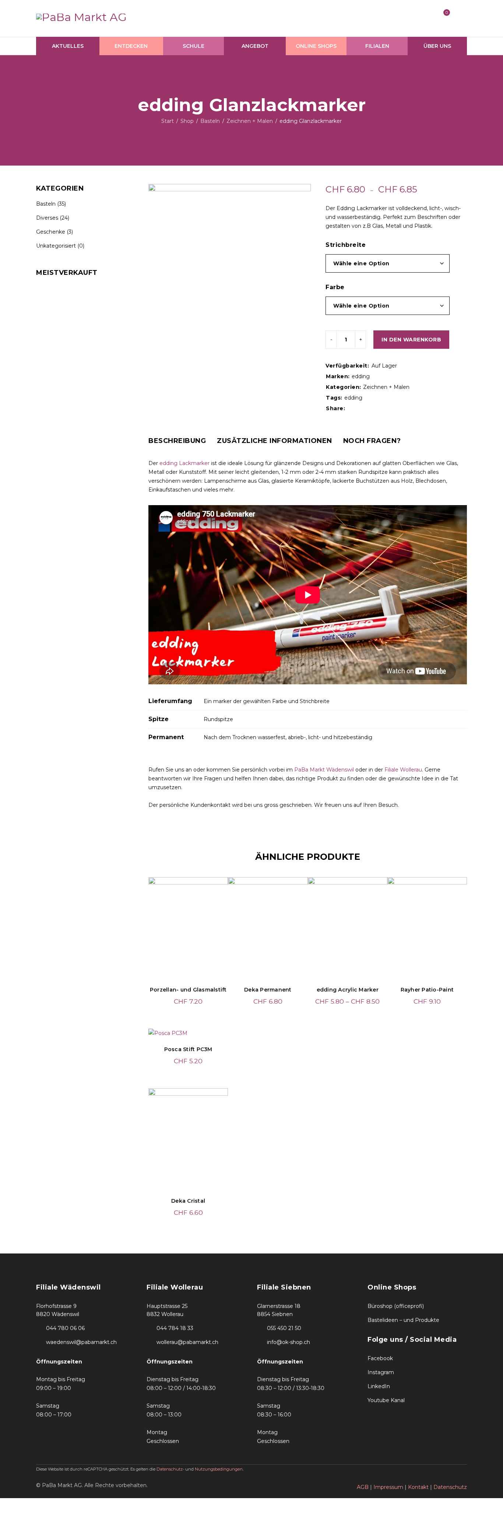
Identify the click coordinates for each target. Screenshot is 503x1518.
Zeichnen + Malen (249, 121)
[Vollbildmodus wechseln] (30, 1504)
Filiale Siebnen (284, 1287)
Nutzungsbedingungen (219, 1469)
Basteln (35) (51, 204)
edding (361, 376)
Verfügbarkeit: (347, 365)
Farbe (335, 287)
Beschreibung (177, 441)
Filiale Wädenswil (68, 1287)
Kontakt (418, 1487)
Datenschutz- (170, 1469)
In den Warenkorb (411, 339)
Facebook (380, 1358)
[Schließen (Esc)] (71, 1504)
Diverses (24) (52, 217)
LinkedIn (378, 1386)
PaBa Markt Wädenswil (324, 769)
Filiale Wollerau (403, 769)
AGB (363, 1487)
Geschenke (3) (54, 231)
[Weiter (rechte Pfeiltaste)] (30, 1514)
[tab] (177, 441)
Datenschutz (450, 1487)
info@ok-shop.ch (288, 1342)
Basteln (210, 121)
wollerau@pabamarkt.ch (187, 1342)
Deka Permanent (268, 989)
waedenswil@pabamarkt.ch (81, 1342)
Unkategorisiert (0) (60, 245)
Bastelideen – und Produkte (403, 1320)
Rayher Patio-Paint (427, 989)
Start (167, 121)
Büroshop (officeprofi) (395, 1306)
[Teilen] (50, 1504)
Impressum (388, 1487)
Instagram (380, 1372)
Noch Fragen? (372, 441)
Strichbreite (346, 244)
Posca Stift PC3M (188, 1049)
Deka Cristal (188, 1201)
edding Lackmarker (184, 463)
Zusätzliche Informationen (274, 441)
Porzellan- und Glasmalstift (188, 989)
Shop (187, 121)
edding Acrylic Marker (348, 989)
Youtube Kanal (386, 1400)
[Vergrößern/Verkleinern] (9, 1504)
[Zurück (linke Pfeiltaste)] (9, 1514)
